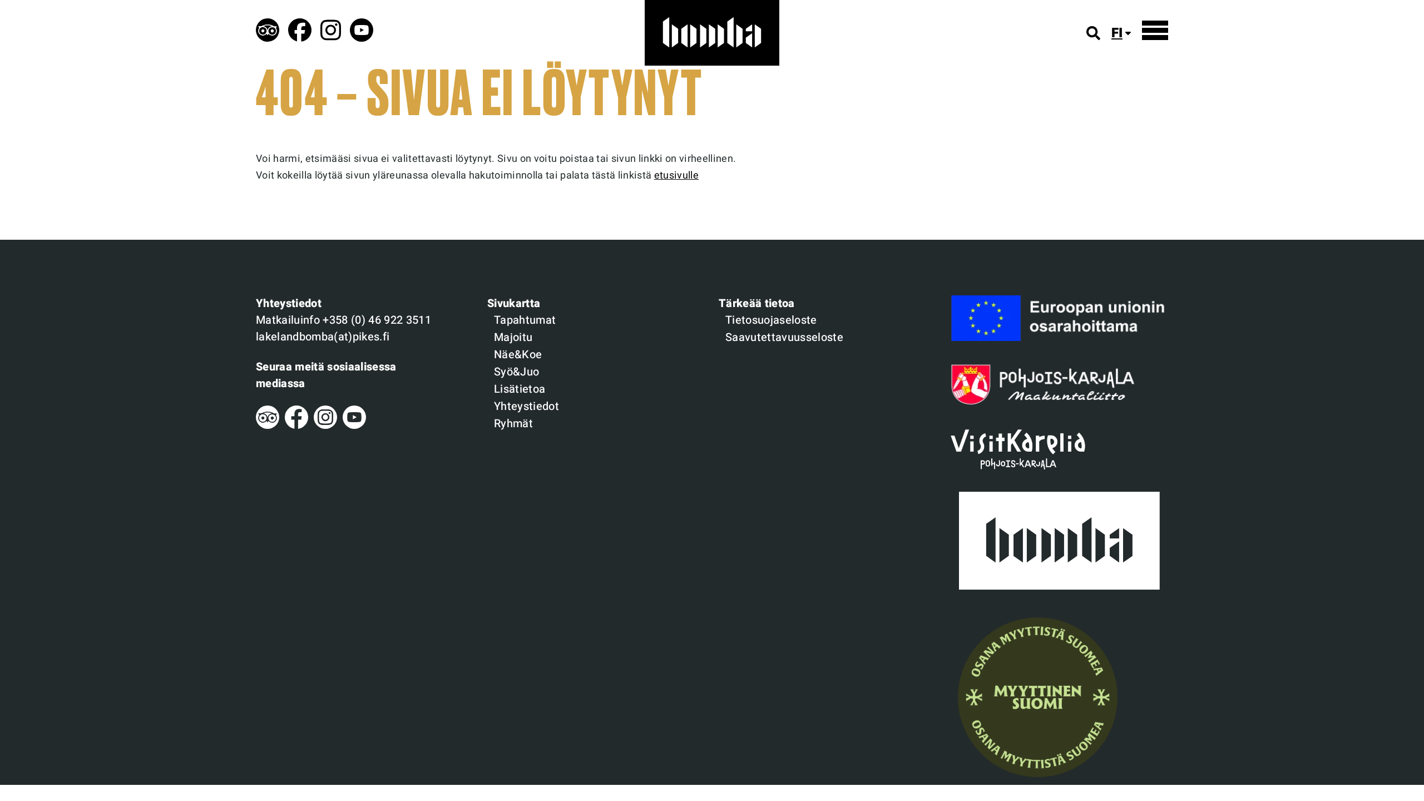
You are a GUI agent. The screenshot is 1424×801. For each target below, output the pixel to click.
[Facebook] (296, 425)
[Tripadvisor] (267, 425)
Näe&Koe (518, 355)
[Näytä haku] (1093, 33)
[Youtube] (354, 425)
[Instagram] (325, 425)
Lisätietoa (519, 389)
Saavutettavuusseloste (784, 337)
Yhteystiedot (526, 406)
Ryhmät (513, 424)
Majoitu (513, 337)
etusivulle (676, 175)
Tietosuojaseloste (771, 320)
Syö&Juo (516, 372)
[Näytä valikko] (1155, 30)
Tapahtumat (525, 320)
